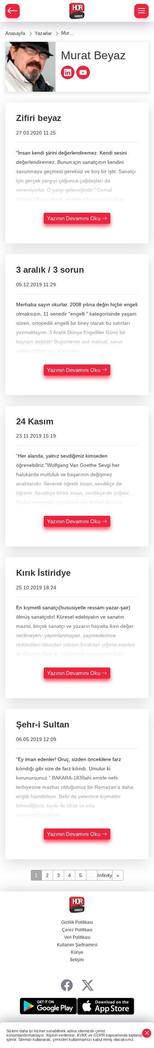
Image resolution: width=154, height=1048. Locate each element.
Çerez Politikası (77, 929)
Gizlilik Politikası (77, 922)
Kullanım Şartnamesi (77, 944)
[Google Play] (48, 1006)
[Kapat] (147, 1033)
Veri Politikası (77, 937)
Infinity (104, 875)
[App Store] (105, 1006)
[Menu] (141, 11)
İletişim (77, 959)
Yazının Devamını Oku (74, 218)
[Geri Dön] (12, 11)
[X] (87, 985)
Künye (77, 952)
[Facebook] (66, 985)
